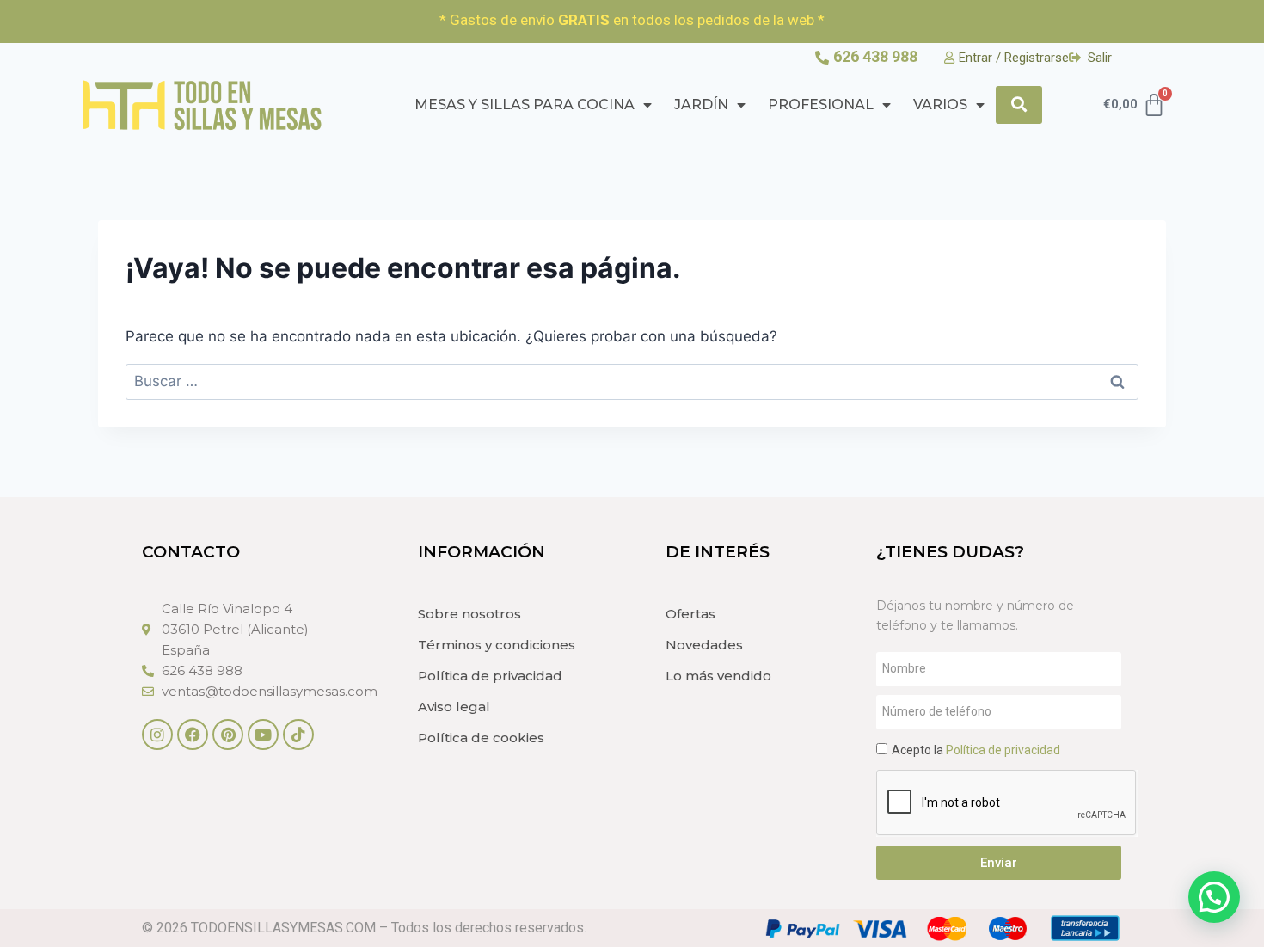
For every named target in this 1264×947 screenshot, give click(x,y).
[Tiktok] (298, 734)
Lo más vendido (718, 675)
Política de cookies (481, 737)
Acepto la (976, 750)
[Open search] (1019, 104)
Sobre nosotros (469, 614)
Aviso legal (454, 706)
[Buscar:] (632, 381)
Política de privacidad (490, 675)
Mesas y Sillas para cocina (524, 104)
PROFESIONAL (821, 104)
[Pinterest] (227, 734)
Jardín (701, 104)
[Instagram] (157, 734)
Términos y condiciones (496, 644)
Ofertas (690, 614)
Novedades (704, 644)
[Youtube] (263, 734)
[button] (1214, 897)
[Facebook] (192, 734)
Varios (940, 104)
